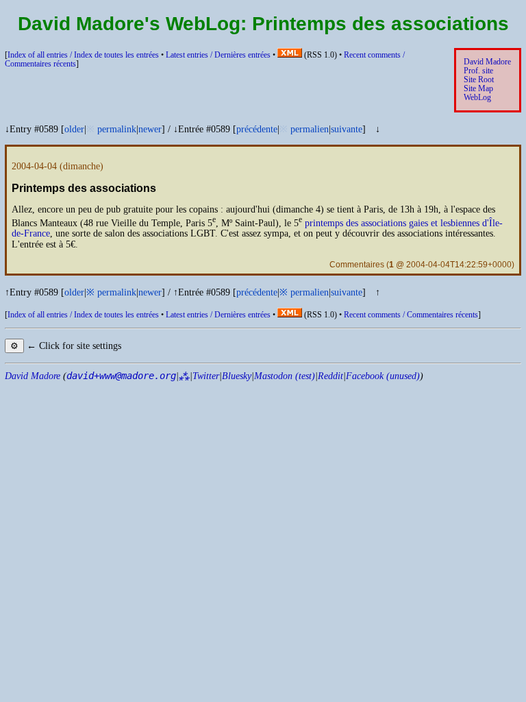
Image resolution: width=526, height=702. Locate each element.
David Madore (487, 62)
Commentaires (356, 264)
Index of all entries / (83, 55)
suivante (346, 129)
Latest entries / (218, 55)
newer (150, 129)
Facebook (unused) (383, 376)
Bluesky (236, 376)
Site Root (479, 79)
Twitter (205, 376)
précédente (256, 129)
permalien (309, 129)
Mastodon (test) (284, 376)
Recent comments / (411, 315)
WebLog (477, 97)
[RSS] (289, 55)
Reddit (330, 376)
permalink (116, 129)
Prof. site (478, 70)
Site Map (478, 88)
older (74, 129)
